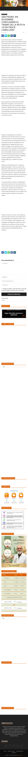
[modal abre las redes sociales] (14, 36)
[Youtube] (21, 745)
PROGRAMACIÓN (19, 751)
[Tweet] (5, 36)
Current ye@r (4, 298)
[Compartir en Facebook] (2, 36)
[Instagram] (10, 745)
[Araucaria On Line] (14, 3)
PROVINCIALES (8, 12)
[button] (2, 9)
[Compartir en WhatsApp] (8, 36)
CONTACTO (14, 752)
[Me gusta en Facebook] (11, 36)
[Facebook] (6, 745)
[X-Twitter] (17, 745)
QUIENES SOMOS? (11, 751)
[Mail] (14, 745)
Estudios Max (20, 755)
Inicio (2, 12)
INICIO (5, 751)
